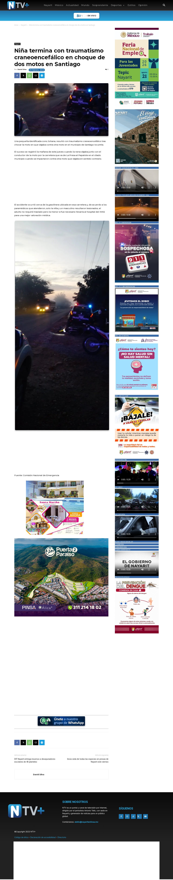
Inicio (16, 25)
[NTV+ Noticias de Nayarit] (18, 5)
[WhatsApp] (29, 75)
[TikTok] (133, 816)
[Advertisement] (63, 35)
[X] (23, 75)
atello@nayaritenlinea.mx (86, 822)
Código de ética (21, 837)
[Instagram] (127, 816)
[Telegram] (42, 75)
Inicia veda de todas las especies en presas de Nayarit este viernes (87, 760)
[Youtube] (145, 816)
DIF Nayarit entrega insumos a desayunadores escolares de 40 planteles (34, 760)
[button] (164, 5)
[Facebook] (17, 75)
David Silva (22, 69)
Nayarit (23, 25)
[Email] (35, 75)
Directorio (62, 837)
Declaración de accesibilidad (43, 837)
